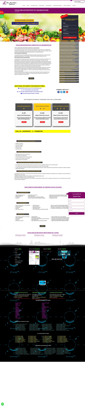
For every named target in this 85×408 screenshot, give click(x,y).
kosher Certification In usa (47, 342)
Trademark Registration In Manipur (35, 352)
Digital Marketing (67, 5)
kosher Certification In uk (61, 342)
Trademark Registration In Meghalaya (50, 352)
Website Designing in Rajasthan (20, 326)
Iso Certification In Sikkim (32, 337)
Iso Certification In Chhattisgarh (33, 339)
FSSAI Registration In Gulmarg (20, 235)
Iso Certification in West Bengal (62, 338)
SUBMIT (76, 213)
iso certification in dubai (60, 354)
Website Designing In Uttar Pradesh (35, 330)
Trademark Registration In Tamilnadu (50, 349)
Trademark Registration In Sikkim (35, 349)
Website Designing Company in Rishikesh (63, 330)
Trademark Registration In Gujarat (35, 350)
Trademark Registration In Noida (49, 353)
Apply (31, 78)
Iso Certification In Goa (19, 342)
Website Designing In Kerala (61, 327)
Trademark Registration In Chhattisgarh (63, 351)
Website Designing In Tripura (61, 326)
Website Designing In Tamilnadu (47, 326)
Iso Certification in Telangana (20, 340)
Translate (82, 2)
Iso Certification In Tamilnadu (47, 337)
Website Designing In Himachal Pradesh (48, 330)
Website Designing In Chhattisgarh (35, 328)
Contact (74, 5)
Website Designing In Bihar (34, 325)
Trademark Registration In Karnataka (50, 350)
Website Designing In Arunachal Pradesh (63, 325)
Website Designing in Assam (20, 325)
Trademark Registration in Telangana (21, 352)
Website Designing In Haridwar (61, 329)
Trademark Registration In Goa (35, 353)
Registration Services (57, 5)
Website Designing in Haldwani (20, 329)
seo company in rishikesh (48, 354)
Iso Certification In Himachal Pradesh (34, 341)
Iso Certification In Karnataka (47, 338)
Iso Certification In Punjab (19, 337)
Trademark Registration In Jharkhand (50, 351)
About (28, 5)
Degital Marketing (18, 262)
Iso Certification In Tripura (62, 337)
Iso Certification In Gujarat (32, 338)
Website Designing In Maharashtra (35, 329)
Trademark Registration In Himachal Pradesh (64, 353)
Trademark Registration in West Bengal (63, 350)
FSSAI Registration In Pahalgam (57, 235)
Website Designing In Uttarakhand (47, 328)
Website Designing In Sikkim (34, 326)
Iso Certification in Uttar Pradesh (21, 341)
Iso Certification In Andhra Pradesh (63, 341)
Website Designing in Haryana (20, 327)
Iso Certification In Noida (32, 342)
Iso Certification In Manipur (32, 340)
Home (24, 5)
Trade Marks (41, 5)
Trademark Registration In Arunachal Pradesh (23, 354)
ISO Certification (34, 5)
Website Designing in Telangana (20, 330)
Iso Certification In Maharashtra (20, 339)
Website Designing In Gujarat (46, 325)
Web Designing (49, 5)
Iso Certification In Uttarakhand (62, 340)
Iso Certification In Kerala (47, 339)
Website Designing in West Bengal (21, 328)
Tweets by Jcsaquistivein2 (47, 251)
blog (16, 259)
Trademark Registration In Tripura (62, 349)
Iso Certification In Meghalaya (47, 340)
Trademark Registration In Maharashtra (22, 351)
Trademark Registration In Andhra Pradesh (36, 354)
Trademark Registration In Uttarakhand (63, 352)
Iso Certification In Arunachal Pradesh (48, 341)
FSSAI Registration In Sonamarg (39, 235)
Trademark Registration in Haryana (21, 350)
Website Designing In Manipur (46, 329)
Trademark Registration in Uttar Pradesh (22, 353)
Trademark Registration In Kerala (35, 351)
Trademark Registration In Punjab (21, 349)
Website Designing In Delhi (34, 327)
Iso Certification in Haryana (20, 338)
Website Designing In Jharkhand (61, 328)
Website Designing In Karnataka (47, 327)
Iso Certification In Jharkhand (62, 339)
